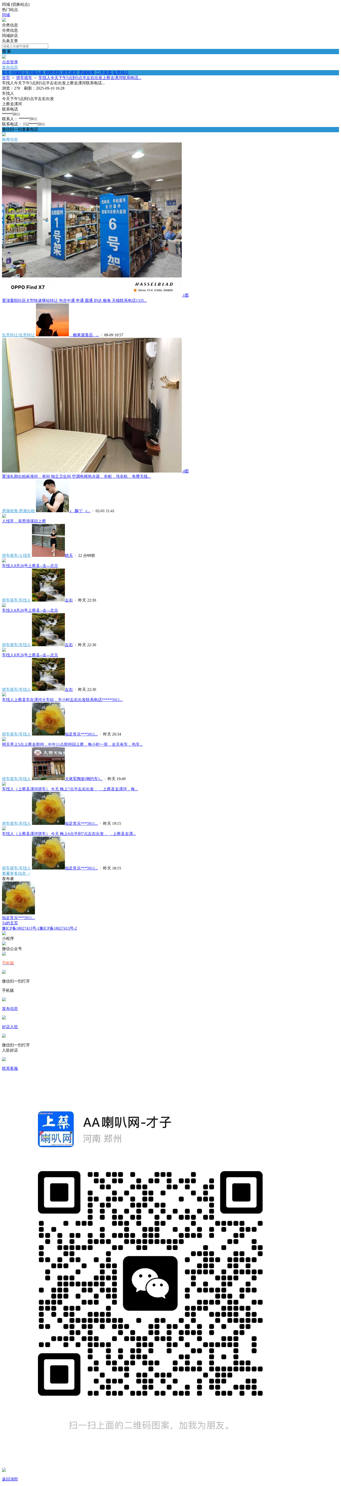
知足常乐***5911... (81, 734)
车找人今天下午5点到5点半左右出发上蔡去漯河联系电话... (89, 78)
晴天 (69, 555)
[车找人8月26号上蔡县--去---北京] (4, 561)
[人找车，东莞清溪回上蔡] (4, 516)
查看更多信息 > (16, 873)
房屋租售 (87, 72)
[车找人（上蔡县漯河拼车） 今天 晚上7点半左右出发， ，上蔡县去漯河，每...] (4, 784)
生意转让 (121, 72)
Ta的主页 (10, 923)
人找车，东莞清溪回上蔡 (24, 521)
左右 (69, 600)
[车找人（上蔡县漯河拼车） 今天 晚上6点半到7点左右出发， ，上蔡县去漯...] (4, 829)
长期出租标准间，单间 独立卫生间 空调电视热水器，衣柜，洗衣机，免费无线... (76, 476)
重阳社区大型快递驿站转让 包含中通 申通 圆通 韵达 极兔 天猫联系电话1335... (74, 300)
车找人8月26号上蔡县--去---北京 (30, 566)
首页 (6, 72)
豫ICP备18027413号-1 (20, 928)
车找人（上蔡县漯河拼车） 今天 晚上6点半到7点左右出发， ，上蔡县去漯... (69, 834)
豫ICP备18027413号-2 (58, 928)
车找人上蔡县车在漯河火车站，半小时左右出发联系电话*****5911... (62, 700)
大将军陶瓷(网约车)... (83, 779)
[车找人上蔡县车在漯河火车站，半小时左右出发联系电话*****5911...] (4, 695)
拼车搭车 (70, 72)
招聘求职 (53, 72)
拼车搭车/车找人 (16, 600)
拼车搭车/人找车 (16, 555)
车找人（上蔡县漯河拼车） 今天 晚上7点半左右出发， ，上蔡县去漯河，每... (70, 789)
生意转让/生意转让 (18, 335)
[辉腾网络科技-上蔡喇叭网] (4, 20)
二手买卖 (104, 72)
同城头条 (36, 72)
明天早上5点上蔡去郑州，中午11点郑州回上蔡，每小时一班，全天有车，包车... (72, 744)
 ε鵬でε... (79, 511)
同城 (6, 15)
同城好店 (19, 72)
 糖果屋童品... (84, 335)
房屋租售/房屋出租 (18, 511)
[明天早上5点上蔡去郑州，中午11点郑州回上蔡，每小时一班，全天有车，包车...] (4, 740)
